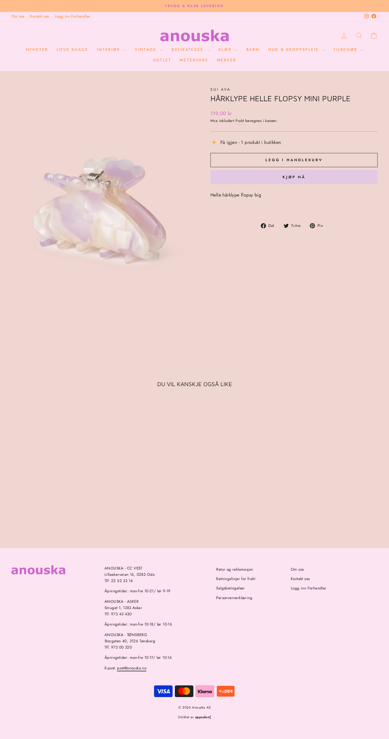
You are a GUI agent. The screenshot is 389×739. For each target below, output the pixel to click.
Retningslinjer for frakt (235, 578)
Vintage (146, 49)
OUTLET (162, 60)
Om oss (17, 16)
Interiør (109, 49)
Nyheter (37, 49)
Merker (226, 60)
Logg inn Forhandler (73, 16)
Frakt (240, 120)
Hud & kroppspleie (294, 49)
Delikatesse (188, 49)
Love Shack (72, 49)
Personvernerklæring (234, 598)
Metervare (194, 60)
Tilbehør (346, 49)
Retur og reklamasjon (234, 569)
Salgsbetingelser (230, 588)
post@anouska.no (131, 668)
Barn (253, 49)
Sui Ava (220, 89)
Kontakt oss (39, 16)
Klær (226, 49)
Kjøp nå (294, 177)
